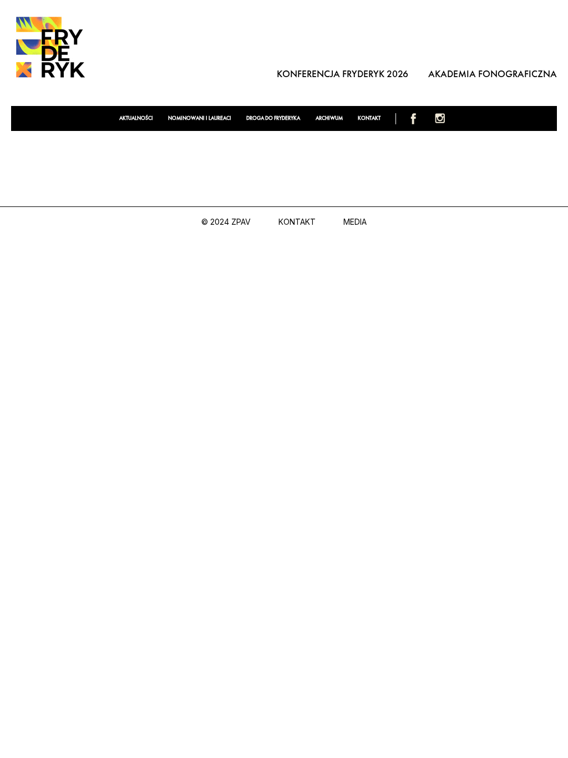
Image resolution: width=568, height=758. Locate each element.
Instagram (440, 118)
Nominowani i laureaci (199, 118)
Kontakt (369, 118)
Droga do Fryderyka (273, 118)
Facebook (413, 118)
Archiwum (329, 118)
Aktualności (136, 118)
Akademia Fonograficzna (492, 74)
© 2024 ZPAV (226, 221)
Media (355, 221)
